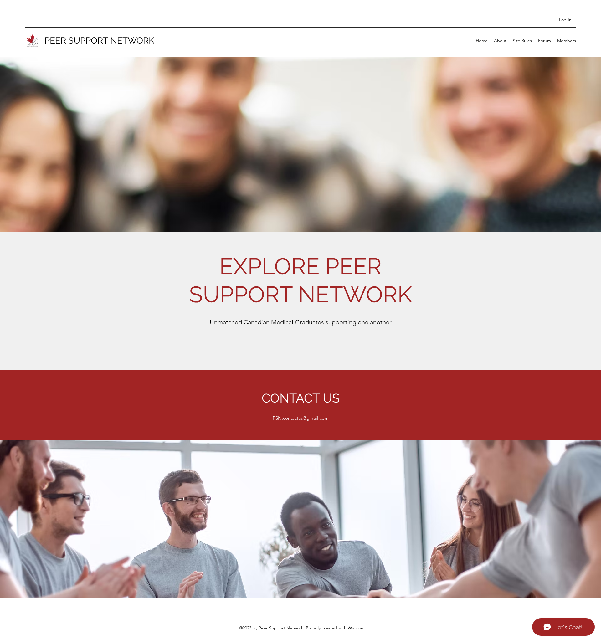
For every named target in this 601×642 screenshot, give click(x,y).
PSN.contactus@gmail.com (301, 418)
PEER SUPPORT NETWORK (99, 40)
